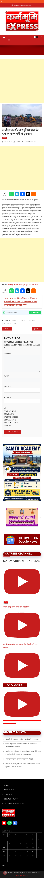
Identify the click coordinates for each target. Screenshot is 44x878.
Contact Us (9, 790)
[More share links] (33, 194)
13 (21, 847)
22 (33, 852)
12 (15, 847)
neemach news (10, 323)
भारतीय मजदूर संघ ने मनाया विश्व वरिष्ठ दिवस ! (19, 759)
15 (33, 847)
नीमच (4, 138)
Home (6, 785)
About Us (8, 794)
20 (21, 852)
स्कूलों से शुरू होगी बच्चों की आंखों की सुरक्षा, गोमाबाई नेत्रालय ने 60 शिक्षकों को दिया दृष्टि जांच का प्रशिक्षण (23, 753)
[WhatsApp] (11, 194)
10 (4, 847)
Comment (9, 353)
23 (38, 852)
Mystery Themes (21, 875)
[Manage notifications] (5, 873)
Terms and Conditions (14, 803)
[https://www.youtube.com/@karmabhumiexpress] (4, 823)
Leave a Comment (30, 142)
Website (7, 397)
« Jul (4, 866)
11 (9, 847)
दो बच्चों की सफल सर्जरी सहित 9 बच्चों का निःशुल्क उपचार (22, 739)
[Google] (15, 823)
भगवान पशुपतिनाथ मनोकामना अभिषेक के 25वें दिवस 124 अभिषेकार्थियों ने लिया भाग (22, 745)
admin (17, 142)
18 (9, 852)
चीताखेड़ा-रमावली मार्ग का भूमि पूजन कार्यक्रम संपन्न (23, 285)
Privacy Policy (11, 799)
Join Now (36, 312)
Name (7, 376)
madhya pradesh (18, 320)
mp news (32, 320)
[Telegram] (17, 194)
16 (38, 847)
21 (27, 852)
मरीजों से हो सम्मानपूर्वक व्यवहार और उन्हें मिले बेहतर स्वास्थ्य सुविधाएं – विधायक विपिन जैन (23, 765)
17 (4, 852)
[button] (4, 517)
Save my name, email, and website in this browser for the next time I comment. (11, 418)
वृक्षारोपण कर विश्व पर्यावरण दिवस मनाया (38, 329)
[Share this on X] (28, 194)
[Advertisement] (22, 81)
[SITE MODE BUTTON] (36, 37)
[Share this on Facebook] (22, 194)
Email (7, 387)
